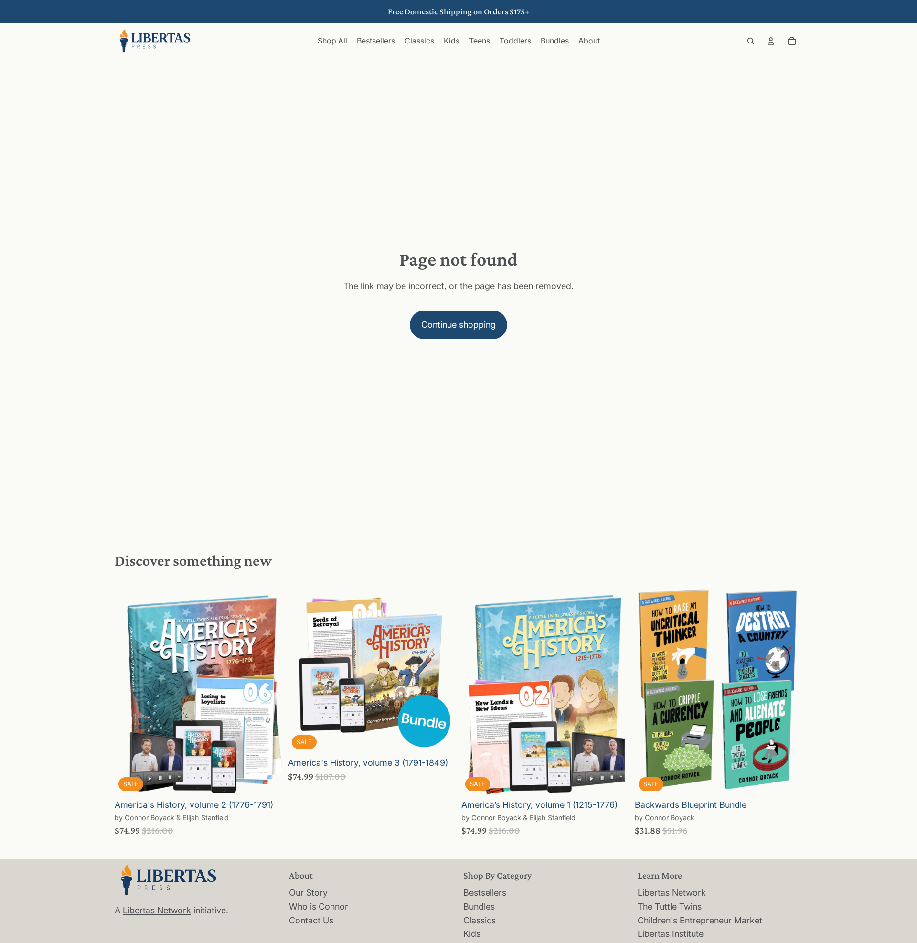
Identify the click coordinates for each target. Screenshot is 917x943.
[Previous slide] (129, 689)
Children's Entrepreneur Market (700, 920)
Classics (479, 920)
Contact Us (311, 920)
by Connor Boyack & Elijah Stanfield (172, 818)
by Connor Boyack (664, 818)
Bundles (479, 906)
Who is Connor (318, 906)
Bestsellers (484, 893)
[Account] (770, 41)
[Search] (750, 41)
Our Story (308, 893)
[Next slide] (268, 689)
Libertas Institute (671, 934)
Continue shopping (458, 325)
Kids (471, 934)
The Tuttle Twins (670, 906)
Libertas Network (157, 910)
